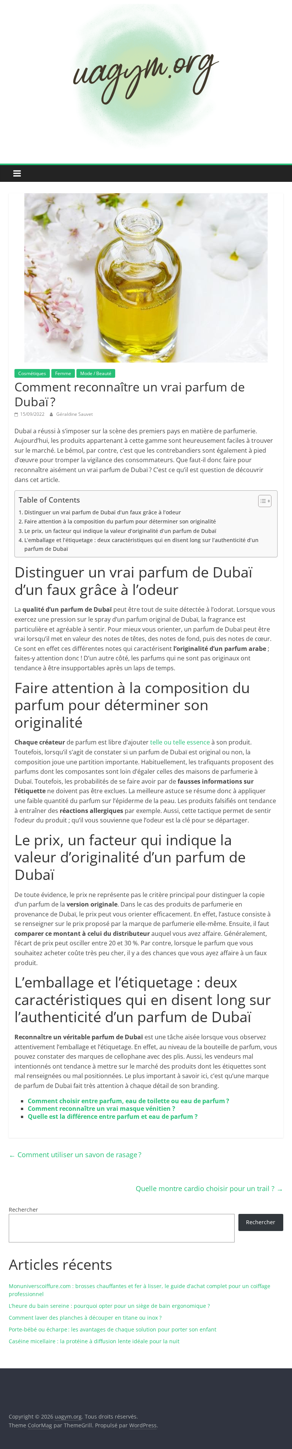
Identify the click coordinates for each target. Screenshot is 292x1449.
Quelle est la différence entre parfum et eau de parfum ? (113, 1116)
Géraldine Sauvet (74, 414)
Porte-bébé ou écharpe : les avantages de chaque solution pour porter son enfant (112, 1329)
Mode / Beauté (95, 373)
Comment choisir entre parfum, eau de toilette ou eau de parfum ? (128, 1101)
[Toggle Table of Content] (261, 501)
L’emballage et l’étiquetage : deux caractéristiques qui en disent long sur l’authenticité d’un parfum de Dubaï (141, 544)
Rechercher (23, 1209)
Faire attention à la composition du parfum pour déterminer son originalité (120, 521)
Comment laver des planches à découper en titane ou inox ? (85, 1317)
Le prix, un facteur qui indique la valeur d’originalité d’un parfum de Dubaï (120, 530)
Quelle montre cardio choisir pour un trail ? (209, 1188)
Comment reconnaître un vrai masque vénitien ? (101, 1108)
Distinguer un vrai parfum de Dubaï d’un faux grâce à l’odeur (102, 512)
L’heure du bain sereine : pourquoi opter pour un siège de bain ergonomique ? (109, 1305)
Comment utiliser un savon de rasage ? (75, 1154)
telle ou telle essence (180, 742)
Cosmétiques (32, 373)
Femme (63, 373)
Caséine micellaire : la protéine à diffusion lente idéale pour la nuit (94, 1341)
